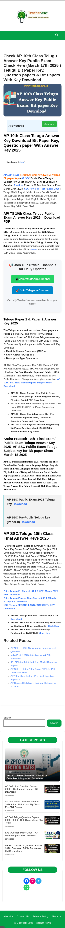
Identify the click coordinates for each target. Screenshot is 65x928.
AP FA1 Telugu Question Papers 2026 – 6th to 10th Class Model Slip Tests (24, 820)
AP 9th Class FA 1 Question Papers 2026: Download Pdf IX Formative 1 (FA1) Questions (24, 848)
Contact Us (23, 916)
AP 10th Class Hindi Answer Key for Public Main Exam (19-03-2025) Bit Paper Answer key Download (35, 407)
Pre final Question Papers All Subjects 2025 (37, 372)
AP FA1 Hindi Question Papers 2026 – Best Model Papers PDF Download (21, 789)
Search (7, 717)
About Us (8, 916)
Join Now (49, 124)
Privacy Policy (40, 916)
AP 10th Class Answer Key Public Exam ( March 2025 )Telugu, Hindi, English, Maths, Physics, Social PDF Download (35, 396)
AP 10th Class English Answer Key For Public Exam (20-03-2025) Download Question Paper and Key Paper (32, 417)
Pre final (18, 185)
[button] (57, 35)
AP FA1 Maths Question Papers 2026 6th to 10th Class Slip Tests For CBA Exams (22, 804)
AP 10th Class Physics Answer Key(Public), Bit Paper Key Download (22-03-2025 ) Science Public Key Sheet (35, 428)
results (33, 249)
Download (20, 504)
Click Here (54, 626)
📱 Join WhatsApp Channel (32, 279)
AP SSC (25, 178)
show (22, 162)
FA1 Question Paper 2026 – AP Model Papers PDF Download (21, 834)
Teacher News (43, 922)
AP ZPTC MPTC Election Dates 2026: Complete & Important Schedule (27, 777)
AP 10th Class (11, 174)
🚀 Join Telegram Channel (32, 290)
